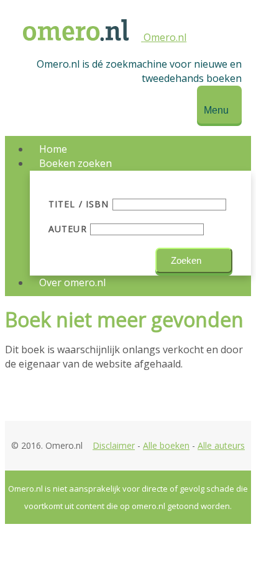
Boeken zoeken (75, 163)
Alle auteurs (221, 445)
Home (53, 149)
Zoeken (186, 260)
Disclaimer (114, 445)
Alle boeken (166, 445)
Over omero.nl (72, 282)
